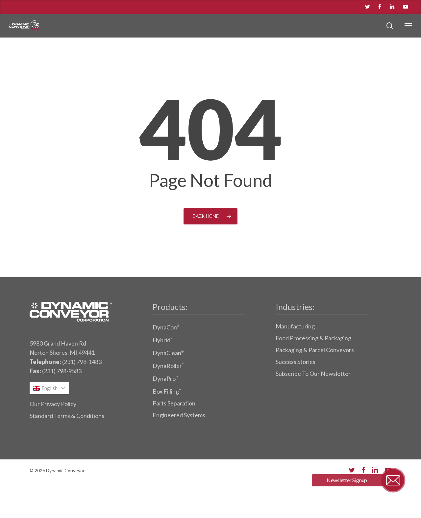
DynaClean (168, 352)
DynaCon (166, 327)
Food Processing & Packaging (313, 338)
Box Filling (167, 391)
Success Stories (295, 361)
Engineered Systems (179, 415)
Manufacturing (295, 326)
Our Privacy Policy (53, 403)
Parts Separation (174, 403)
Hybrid (162, 340)
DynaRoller (168, 365)
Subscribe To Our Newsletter (313, 373)
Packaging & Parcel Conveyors (315, 349)
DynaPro (165, 378)
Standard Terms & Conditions (67, 415)
